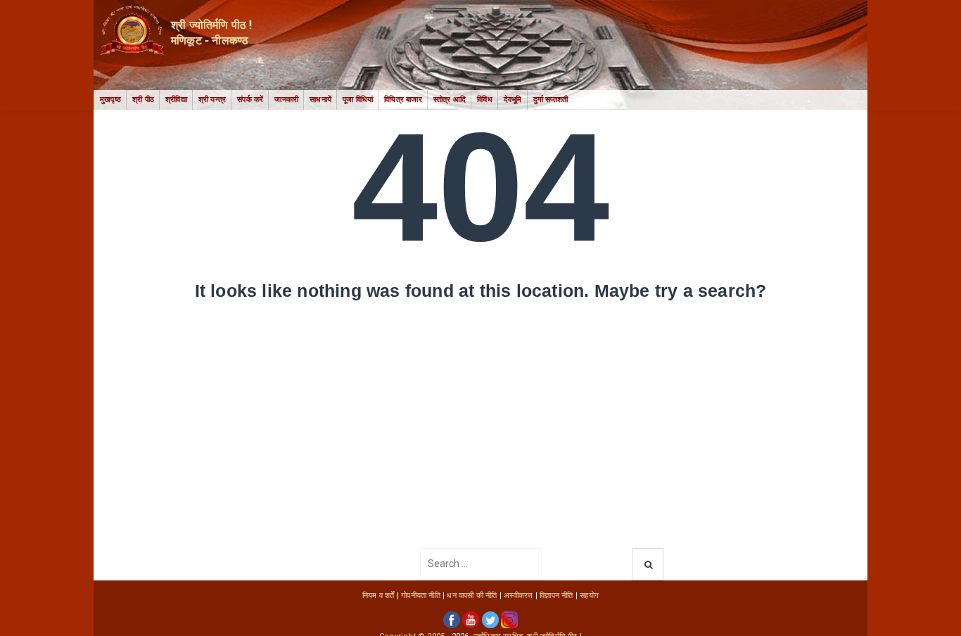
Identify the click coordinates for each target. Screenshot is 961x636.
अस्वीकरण (518, 595)
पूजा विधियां (358, 99)
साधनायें (320, 99)
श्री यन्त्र (212, 99)
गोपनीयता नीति (420, 595)
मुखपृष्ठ (110, 99)
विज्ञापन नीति (556, 595)
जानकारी (286, 99)
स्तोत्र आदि (449, 99)
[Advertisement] (480, 442)
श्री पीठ (143, 99)
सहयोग (589, 595)
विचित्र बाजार (403, 99)
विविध (484, 99)
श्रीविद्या (176, 99)
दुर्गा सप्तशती (550, 99)
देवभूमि (513, 99)
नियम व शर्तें (378, 595)
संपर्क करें (250, 99)
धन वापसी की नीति (472, 595)
